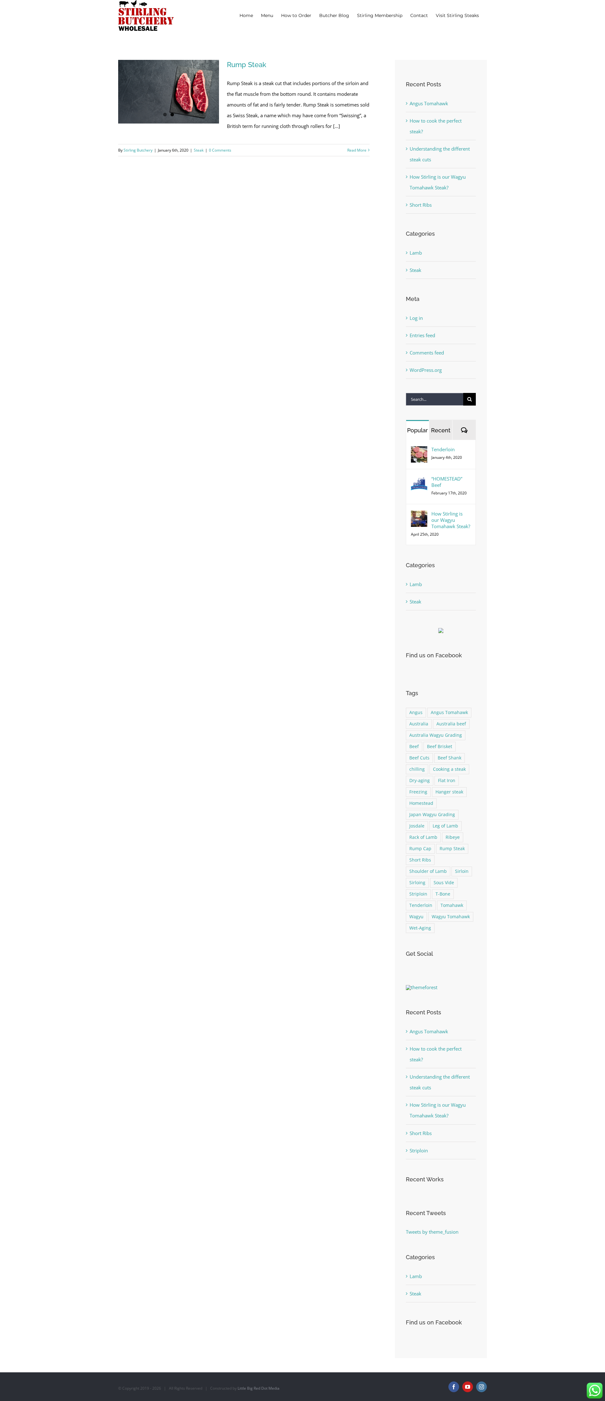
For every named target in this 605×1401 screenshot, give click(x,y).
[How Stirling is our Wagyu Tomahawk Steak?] (419, 516)
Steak (199, 150)
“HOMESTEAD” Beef (446, 482)
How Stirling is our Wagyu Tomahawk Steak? (450, 519)
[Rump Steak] (168, 92)
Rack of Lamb (423, 837)
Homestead (421, 803)
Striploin (418, 894)
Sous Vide (444, 882)
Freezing (418, 792)
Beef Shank (449, 758)
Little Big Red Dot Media (258, 1388)
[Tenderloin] (419, 451)
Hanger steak (449, 792)
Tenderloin (443, 449)
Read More (356, 150)
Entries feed (422, 335)
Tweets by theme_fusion (432, 1232)
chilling (417, 769)
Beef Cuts (419, 758)
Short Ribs (421, 205)
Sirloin (462, 871)
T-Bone (442, 894)
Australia (418, 724)
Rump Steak (246, 65)
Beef (414, 746)
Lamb (416, 253)
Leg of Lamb (445, 826)
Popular (417, 430)
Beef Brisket (439, 746)
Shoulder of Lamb (428, 871)
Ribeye (453, 837)
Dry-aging (419, 780)
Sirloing (417, 882)
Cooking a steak (449, 769)
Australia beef (451, 724)
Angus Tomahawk (429, 103)
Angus (416, 712)
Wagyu (416, 917)
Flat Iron (446, 780)
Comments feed (427, 352)
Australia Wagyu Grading (435, 735)
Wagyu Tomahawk (451, 917)
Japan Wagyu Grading (432, 814)
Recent (440, 430)
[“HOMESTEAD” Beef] (419, 481)
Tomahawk (452, 905)
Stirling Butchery (138, 150)
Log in (416, 318)
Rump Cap (420, 848)
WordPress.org (426, 370)
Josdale (416, 826)
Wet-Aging (420, 928)
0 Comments (220, 150)
